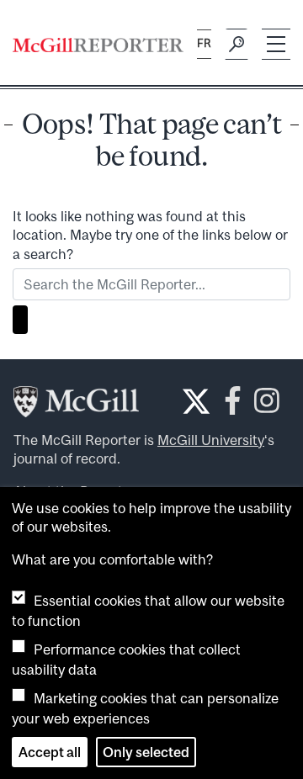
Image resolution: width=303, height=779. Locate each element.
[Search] (236, 45)
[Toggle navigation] (276, 44)
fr (204, 43)
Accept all (50, 752)
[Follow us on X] (196, 401)
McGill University (210, 440)
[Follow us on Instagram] (266, 406)
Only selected (146, 752)
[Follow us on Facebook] (233, 406)
